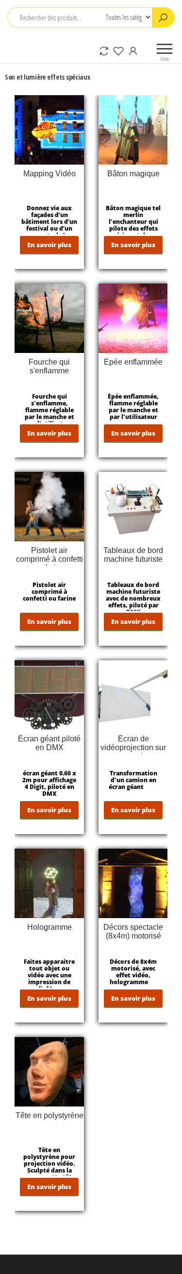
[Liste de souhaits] (118, 50)
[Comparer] (104, 50)
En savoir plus (49, 244)
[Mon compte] (133, 50)
